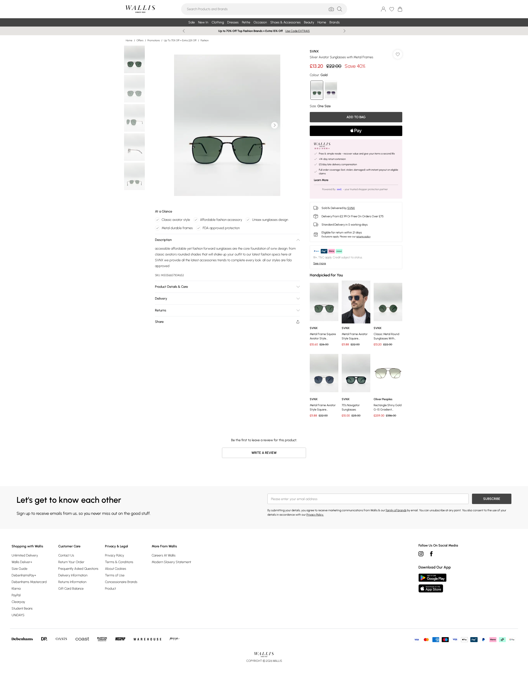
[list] (227, 125)
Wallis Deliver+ (22, 562)
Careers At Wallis (164, 555)
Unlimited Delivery (25, 555)
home (129, 40)
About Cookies (115, 569)
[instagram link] (420, 553)
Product (110, 588)
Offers (140, 40)
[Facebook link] (431, 553)
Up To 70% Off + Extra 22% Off (180, 40)
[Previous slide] (183, 31)
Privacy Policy (114, 555)
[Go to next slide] (274, 125)
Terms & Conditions (119, 562)
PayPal (16, 595)
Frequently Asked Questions (78, 569)
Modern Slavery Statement (171, 562)
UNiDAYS (18, 615)
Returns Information (72, 582)
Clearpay (18, 602)
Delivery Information (72, 575)
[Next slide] (344, 31)
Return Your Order (71, 562)
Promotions (154, 40)
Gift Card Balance (71, 588)
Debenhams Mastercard (29, 582)
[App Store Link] (432, 583)
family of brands (396, 510)
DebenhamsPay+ (24, 575)
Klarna (16, 588)
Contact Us (66, 555)
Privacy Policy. (315, 514)
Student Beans (22, 608)
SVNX (314, 51)
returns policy (363, 236)
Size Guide (19, 569)
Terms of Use (114, 575)
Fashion (205, 40)
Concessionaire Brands (121, 582)
